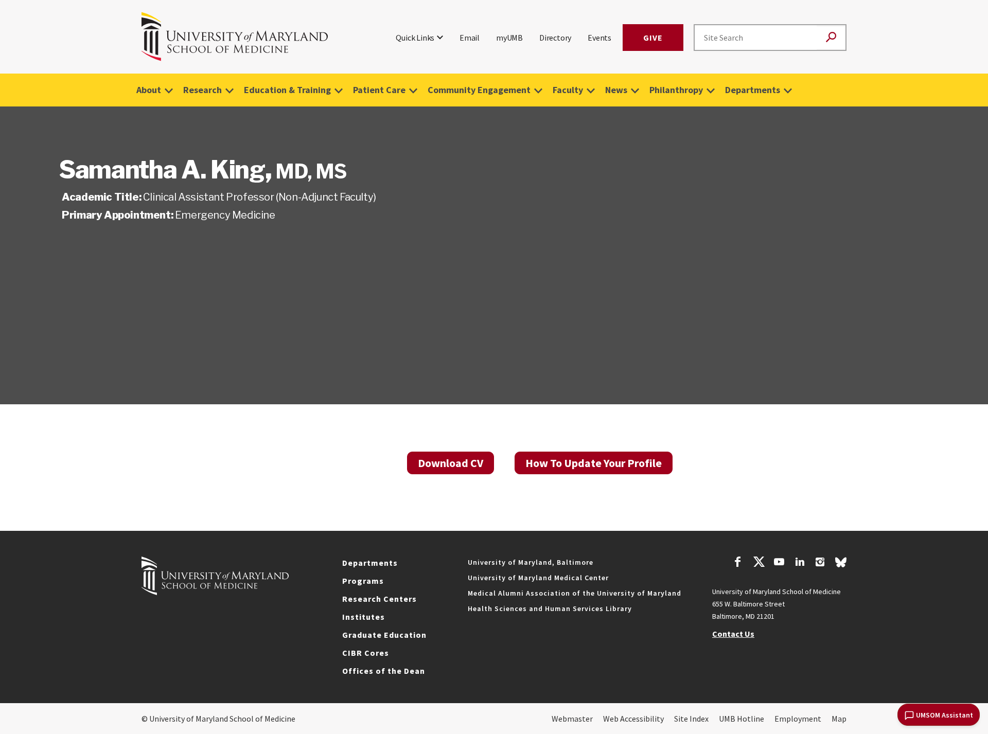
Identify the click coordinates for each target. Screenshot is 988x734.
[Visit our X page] (758, 563)
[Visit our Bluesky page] (840, 565)
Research (202, 90)
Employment (797, 718)
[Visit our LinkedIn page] (800, 563)
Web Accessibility (633, 718)
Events (599, 37)
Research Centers (379, 599)
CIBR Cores (365, 653)
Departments (752, 90)
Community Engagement (479, 90)
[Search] (831, 38)
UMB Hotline (741, 718)
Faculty (568, 90)
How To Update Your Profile (593, 463)
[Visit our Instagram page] (820, 563)
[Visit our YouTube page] (779, 563)
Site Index (691, 718)
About (148, 90)
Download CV (450, 463)
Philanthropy (676, 90)
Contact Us (733, 634)
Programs (363, 581)
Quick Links (415, 37)
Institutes (363, 617)
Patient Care (379, 90)
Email (470, 37)
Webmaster (572, 718)
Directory (555, 37)
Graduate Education (384, 635)
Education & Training (287, 90)
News (616, 90)
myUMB (509, 37)
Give (653, 37)
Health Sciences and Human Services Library (550, 608)
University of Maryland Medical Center (538, 577)
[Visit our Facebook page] (738, 563)
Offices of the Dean (383, 671)
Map (839, 718)
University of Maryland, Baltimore (530, 562)
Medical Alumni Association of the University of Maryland (574, 593)
